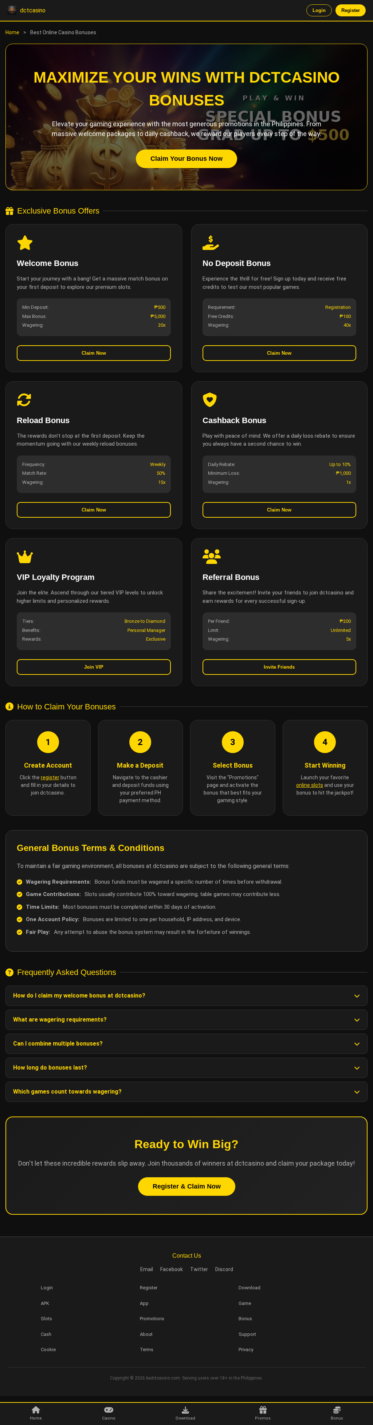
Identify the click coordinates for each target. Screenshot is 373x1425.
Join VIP (93, 667)
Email (146, 1269)
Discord (224, 1269)
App (144, 1303)
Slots (46, 1318)
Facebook (171, 1269)
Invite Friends (279, 667)
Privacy (246, 1349)
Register (350, 10)
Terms (146, 1349)
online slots (309, 785)
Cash (46, 1334)
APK (45, 1303)
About (146, 1334)
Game (245, 1303)
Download (249, 1287)
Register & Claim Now (187, 1186)
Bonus (245, 1318)
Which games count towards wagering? (67, 1091)
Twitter (199, 1269)
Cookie (48, 1349)
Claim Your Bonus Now (186, 158)
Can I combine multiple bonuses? (58, 1043)
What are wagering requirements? (60, 1019)
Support (247, 1334)
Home (12, 32)
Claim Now (94, 353)
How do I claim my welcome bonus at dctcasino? (79, 995)
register (50, 777)
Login (319, 10)
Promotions (152, 1318)
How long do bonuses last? (50, 1067)
